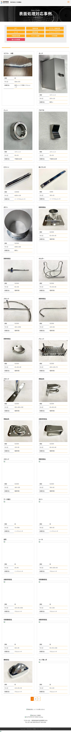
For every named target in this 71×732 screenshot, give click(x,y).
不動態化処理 (16, 36)
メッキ (16, 32)
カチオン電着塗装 (54, 28)
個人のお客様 (16, 39)
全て (15, 28)
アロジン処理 (35, 36)
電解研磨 (35, 28)
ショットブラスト (54, 32)
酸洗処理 (35, 32)
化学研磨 (54, 36)
